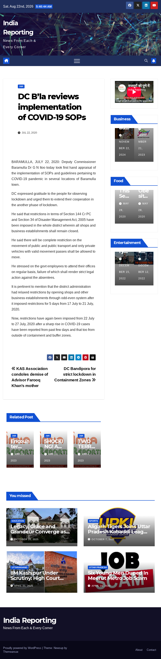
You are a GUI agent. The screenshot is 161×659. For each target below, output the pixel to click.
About (139, 649)
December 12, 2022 (146, 272)
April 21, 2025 (23, 586)
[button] (146, 60)
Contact (151, 649)
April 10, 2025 (101, 586)
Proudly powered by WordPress (22, 648)
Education (18, 521)
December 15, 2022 (127, 272)
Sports (93, 521)
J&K (21, 86)
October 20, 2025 (26, 539)
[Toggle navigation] (77, 60)
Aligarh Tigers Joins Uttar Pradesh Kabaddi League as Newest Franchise (119, 531)
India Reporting (29, 620)
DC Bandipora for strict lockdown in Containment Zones (75, 374)
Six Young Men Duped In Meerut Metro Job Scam (118, 575)
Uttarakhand (19, 567)
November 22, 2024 (115, 148)
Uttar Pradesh (98, 567)
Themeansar (10, 651)
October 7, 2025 (103, 539)
